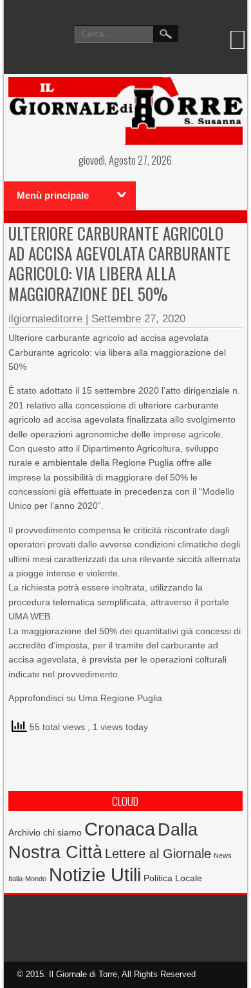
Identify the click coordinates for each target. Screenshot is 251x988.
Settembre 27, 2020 (138, 319)
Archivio (24, 832)
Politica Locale (173, 878)
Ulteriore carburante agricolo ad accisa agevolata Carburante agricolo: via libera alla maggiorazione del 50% (119, 263)
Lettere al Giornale (158, 853)
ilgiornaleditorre (45, 319)
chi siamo (62, 832)
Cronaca (119, 828)
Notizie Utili (95, 874)
